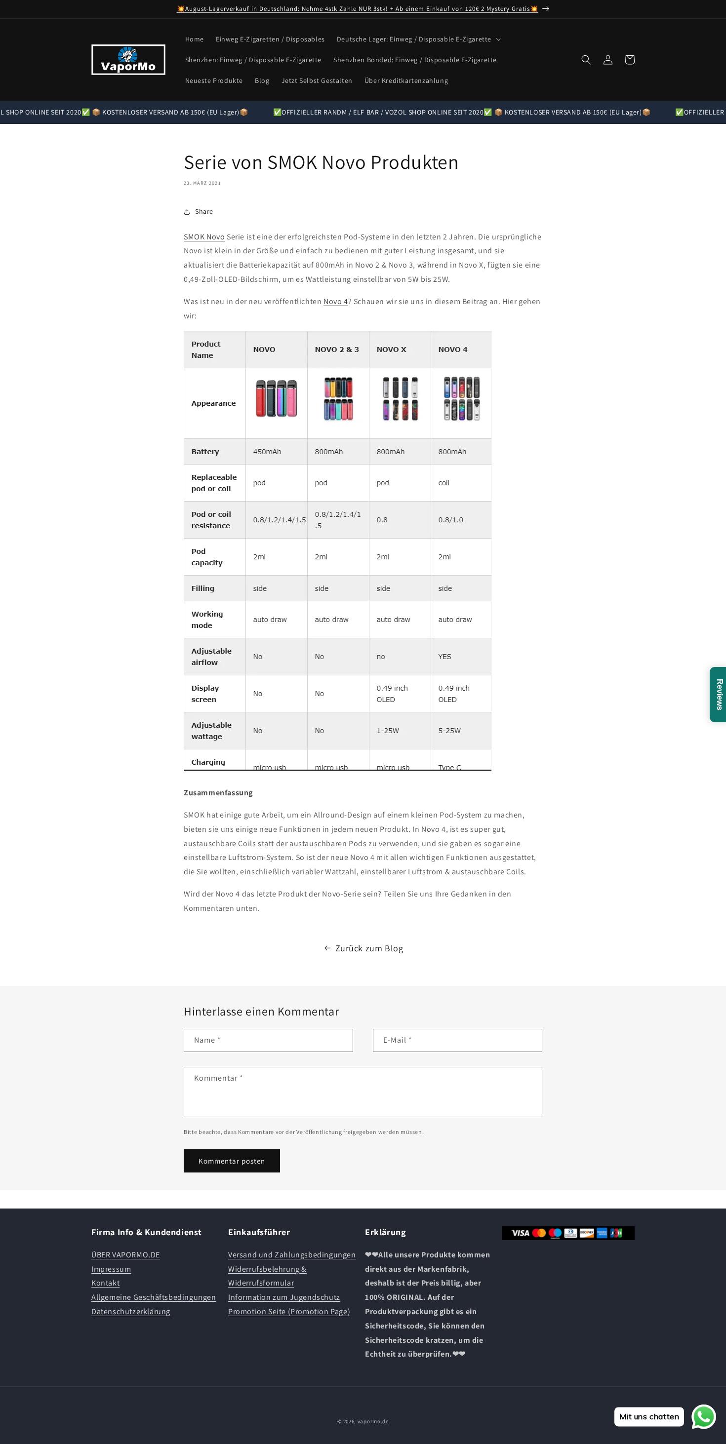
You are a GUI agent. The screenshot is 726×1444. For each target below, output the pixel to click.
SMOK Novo (204, 237)
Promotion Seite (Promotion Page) (289, 1311)
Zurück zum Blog (369, 948)
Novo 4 (335, 301)
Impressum (111, 1268)
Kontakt (105, 1283)
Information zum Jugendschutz (284, 1297)
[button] (418, 39)
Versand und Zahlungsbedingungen (292, 1254)
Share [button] (204, 211)
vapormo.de (373, 1421)
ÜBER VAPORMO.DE (125, 1254)
